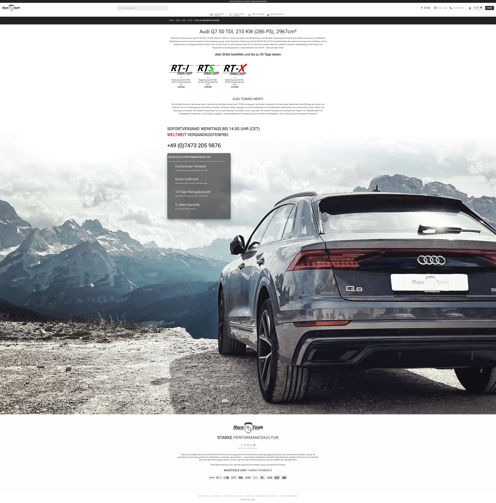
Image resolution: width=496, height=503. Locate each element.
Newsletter (203, 496)
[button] (470, 8)
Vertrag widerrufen (289, 496)
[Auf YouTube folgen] (254, 445)
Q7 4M (190, 20)
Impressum (249, 496)
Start (171, 20)
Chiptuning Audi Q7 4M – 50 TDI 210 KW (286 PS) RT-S (208, 82)
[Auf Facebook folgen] (422, 8)
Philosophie (229, 496)
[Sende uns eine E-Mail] (428, 8)
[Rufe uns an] (251, 445)
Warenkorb (261, 496)
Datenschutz (216, 496)
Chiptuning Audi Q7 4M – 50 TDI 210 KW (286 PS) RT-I (181, 82)
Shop (178, 20)
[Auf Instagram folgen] (425, 8)
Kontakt (240, 496)
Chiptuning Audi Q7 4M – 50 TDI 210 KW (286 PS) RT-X (235, 82)
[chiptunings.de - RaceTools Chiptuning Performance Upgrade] (11, 8)
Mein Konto (273, 496)
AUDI (184, 20)
